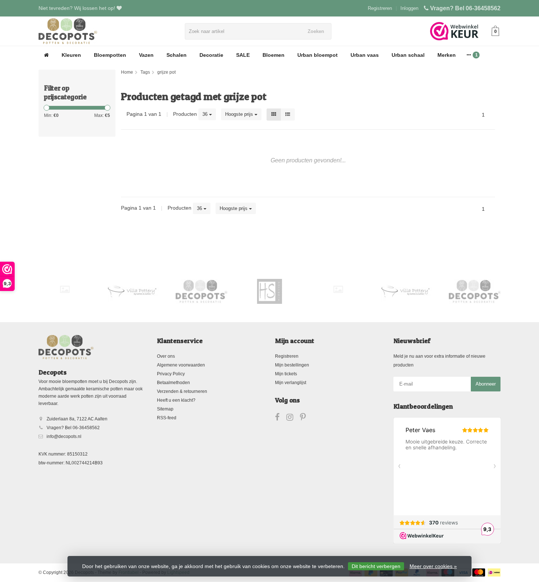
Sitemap (165, 409)
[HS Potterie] (270, 291)
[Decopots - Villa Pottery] (201, 291)
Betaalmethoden (173, 382)
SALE (243, 55)
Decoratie (211, 55)
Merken (446, 55)
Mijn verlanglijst (290, 382)
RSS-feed (166, 417)
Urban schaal (408, 55)
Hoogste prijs (239, 114)
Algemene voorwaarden (181, 365)
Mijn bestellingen (292, 365)
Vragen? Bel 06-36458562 (465, 8)
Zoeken (316, 31)
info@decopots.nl (64, 436)
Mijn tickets (286, 373)
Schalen (176, 55)
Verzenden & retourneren (182, 391)
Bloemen (274, 55)
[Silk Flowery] (65, 289)
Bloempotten (110, 55)
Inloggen (409, 8)
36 (205, 114)
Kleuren (71, 55)
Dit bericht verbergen (376, 566)
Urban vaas (365, 55)
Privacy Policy (171, 373)
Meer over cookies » (433, 566)
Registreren (380, 8)
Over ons (166, 356)
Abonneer (486, 384)
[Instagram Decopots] (293, 418)
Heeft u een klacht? (176, 400)
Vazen (146, 55)
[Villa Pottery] (133, 291)
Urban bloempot (317, 55)
